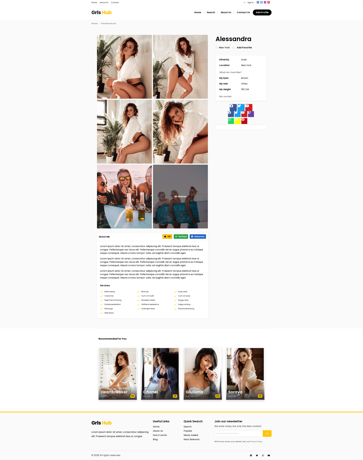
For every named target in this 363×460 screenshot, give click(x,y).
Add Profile (262, 12)
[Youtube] (248, 107)
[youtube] (268, 2)
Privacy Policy (256, 441)
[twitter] (261, 2)
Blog (155, 439)
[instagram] (265, 2)
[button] (244, 2)
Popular (188, 431)
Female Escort (108, 23)
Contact (115, 2)
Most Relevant (192, 439)
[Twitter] (241, 107)
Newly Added (191, 435)
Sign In (251, 2)
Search (188, 426)
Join (267, 433)
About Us (104, 2)
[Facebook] (233, 107)
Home (94, 2)
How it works (160, 435)
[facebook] (258, 2)
